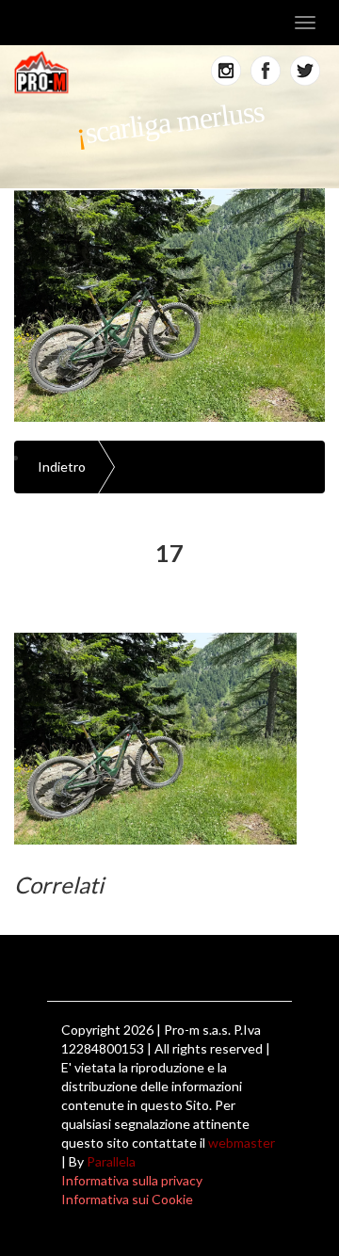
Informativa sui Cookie (127, 1199)
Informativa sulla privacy (131, 1180)
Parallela (111, 1161)
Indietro (62, 467)
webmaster (241, 1143)
